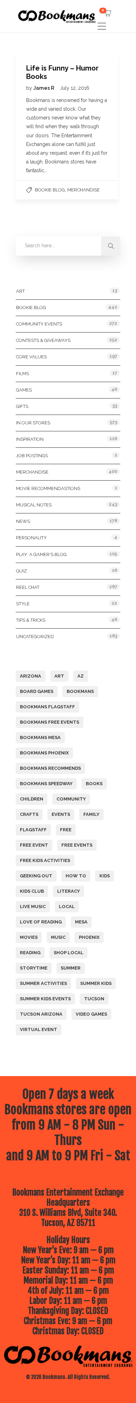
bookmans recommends (50, 768)
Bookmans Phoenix (44, 752)
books (94, 783)
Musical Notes (34, 504)
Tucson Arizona (41, 1014)
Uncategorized (35, 636)
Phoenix (89, 937)
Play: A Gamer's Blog (41, 554)
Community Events (39, 324)
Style (23, 603)
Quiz (21, 570)
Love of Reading (41, 922)
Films (22, 373)
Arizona (30, 676)
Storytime (33, 968)
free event (34, 845)
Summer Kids (96, 983)
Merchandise (83, 189)
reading (30, 952)
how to (76, 875)
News (23, 521)
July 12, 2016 (74, 88)
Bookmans (80, 691)
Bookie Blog (50, 189)
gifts (22, 406)
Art (20, 291)
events (61, 814)
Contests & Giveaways (43, 340)
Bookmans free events (49, 722)
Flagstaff (33, 829)
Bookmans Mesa (40, 737)
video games (91, 1014)
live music (33, 906)
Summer (71, 968)
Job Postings (32, 455)
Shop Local (68, 952)
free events (76, 845)
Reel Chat (27, 587)
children (31, 799)
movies (29, 937)
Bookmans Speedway (46, 783)
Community (71, 799)
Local (67, 906)
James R (44, 88)
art (59, 676)
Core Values (31, 356)
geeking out (36, 875)
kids (104, 875)
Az (80, 676)
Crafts (29, 814)
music (58, 937)
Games (24, 390)
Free (65, 829)
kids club (32, 891)
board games (36, 691)
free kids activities (45, 860)
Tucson (94, 998)
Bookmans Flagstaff (47, 706)
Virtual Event (38, 1029)
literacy (68, 891)
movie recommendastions (48, 488)
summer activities (43, 983)
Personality (31, 537)
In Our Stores (33, 422)
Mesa (81, 922)
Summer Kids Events (45, 998)
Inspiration (30, 439)
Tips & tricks (30, 620)
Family (91, 814)
